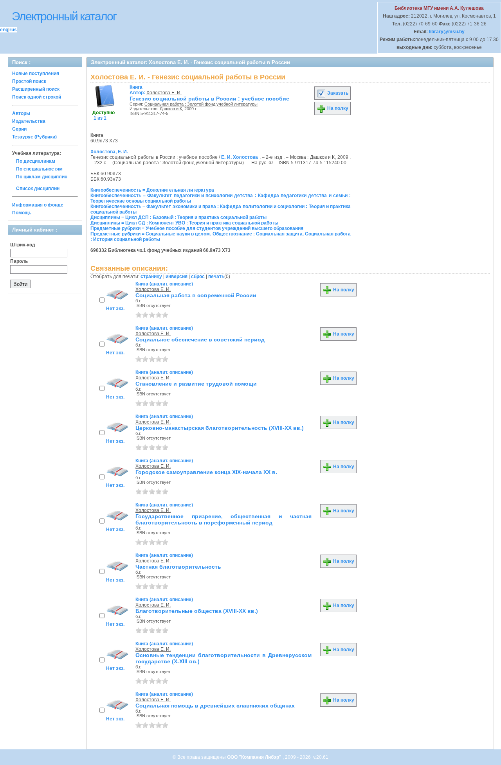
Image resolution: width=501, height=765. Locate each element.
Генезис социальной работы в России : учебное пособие (209, 98)
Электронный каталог (64, 16)
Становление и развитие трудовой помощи (196, 384)
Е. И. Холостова (239, 157)
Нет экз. (115, 308)
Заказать (337, 93)
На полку (337, 108)
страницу (151, 276)
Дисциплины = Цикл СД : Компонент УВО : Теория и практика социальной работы (184, 223)
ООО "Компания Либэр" (255, 757)
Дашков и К (171, 108)
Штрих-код (22, 245)
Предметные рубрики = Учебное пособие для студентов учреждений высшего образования (196, 228)
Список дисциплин (37, 188)
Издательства (28, 121)
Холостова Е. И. (164, 92)
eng (4, 29)
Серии (19, 129)
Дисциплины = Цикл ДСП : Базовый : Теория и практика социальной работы (178, 217)
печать (216, 276)
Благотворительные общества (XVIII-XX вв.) (196, 611)
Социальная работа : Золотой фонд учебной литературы (201, 104)
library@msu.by (446, 31)
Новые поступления (35, 73)
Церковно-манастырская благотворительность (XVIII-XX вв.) (219, 428)
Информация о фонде (37, 205)
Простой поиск (29, 81)
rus (13, 29)
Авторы (21, 113)
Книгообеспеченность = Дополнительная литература (152, 190)
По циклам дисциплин (41, 177)
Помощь (21, 212)
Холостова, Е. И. (109, 151)
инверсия (176, 276)
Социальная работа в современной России (195, 295)
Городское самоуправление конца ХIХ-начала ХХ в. (206, 472)
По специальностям (39, 169)
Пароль (19, 261)
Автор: (138, 89)
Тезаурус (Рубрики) (34, 137)
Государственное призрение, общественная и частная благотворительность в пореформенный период (223, 519)
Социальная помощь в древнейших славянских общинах (215, 705)
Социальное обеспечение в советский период (200, 339)
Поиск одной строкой (36, 97)
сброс (198, 276)
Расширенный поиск (35, 89)
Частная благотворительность (178, 567)
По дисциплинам (35, 161)
